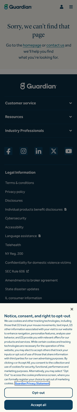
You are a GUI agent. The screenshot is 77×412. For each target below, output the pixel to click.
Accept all (38, 405)
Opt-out (38, 393)
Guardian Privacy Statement (32, 383)
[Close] (72, 309)
